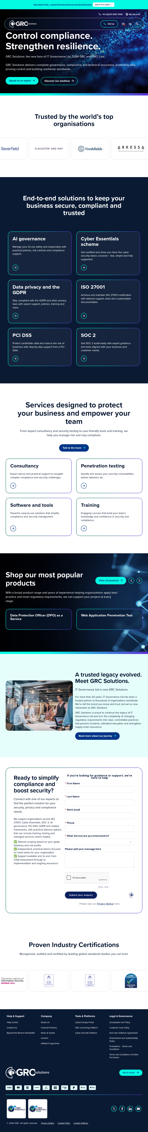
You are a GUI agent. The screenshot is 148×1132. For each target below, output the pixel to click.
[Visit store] (123, 24)
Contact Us (12, 1027)
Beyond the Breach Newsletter (21, 1032)
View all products (109, 580)
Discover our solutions (57, 81)
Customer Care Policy (119, 1027)
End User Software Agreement (123, 1032)
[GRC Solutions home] (27, 1072)
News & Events (48, 1032)
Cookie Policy (64, 1123)
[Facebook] (122, 1109)
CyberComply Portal (84, 1022)
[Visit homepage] (23, 23)
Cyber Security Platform (86, 1032)
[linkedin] (130, 1109)
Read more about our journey (95, 736)
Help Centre (12, 1022)
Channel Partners (49, 1027)
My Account (134, 14)
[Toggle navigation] (130, 24)
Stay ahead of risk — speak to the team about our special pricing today (73, 4)
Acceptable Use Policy (119, 1022)
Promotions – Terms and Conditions (120, 1048)
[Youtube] (138, 1109)
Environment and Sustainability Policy (123, 1039)
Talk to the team (72, 448)
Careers (44, 1038)
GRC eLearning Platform (86, 1027)
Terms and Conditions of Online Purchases (123, 1056)
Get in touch (129, 1072)
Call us (111, 23)
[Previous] (131, 580)
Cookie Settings (81, 1123)
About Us (45, 1022)
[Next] (139, 580)
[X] (114, 1109)
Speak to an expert (20, 80)
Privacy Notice (47, 1123)
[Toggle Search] (137, 24)
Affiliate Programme (50, 1043)
